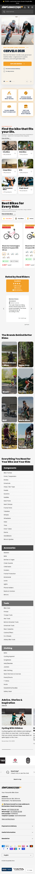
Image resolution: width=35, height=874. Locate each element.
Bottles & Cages (9, 560)
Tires (5, 525)
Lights (6, 584)
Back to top (17, 779)
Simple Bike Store (10, 860)
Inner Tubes (8, 529)
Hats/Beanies (8, 663)
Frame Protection (10, 574)
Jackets (6, 667)
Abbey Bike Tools (9, 640)
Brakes (6, 480)
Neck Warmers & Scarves (12, 674)
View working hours (8, 819)
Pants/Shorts (8, 677)
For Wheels (7, 636)
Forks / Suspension (10, 476)
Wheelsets (7, 518)
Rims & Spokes (8, 539)
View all (4, 705)
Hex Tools (7, 619)
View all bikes (6, 138)
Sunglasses (7, 660)
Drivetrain (7, 483)
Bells (5, 556)
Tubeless (7, 511)
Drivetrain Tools (9, 626)
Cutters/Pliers (8, 633)
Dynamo (6, 494)
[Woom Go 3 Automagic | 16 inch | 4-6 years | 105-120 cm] (11, 234)
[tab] (7, 218)
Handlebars (7, 536)
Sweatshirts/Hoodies (11, 688)
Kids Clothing (8, 670)
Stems (6, 532)
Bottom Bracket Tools (11, 622)
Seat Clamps (8, 504)
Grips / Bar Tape (9, 487)
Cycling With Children (12, 728)
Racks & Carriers (9, 591)
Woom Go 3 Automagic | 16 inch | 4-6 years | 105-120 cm (11, 248)
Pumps (6, 612)
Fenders (6, 570)
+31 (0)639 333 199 (13, 810)
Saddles (6, 497)
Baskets (6, 553)
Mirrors (6, 595)
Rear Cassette (8, 629)
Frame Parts (8, 508)
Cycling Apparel (9, 656)
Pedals (6, 490)
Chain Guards (8, 563)
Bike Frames (8, 473)
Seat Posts (7, 501)
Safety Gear (8, 691)
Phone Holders (8, 588)
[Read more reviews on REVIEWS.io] (17, 290)
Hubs (5, 522)
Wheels (6, 515)
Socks (6, 684)
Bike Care (7, 608)
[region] (17, 309)
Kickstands (7, 577)
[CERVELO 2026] (17, 31)
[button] (28, 7)
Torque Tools (8, 615)
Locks (5, 581)
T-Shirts (6, 681)
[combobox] (17, 12)
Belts (5, 653)
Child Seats (7, 567)
